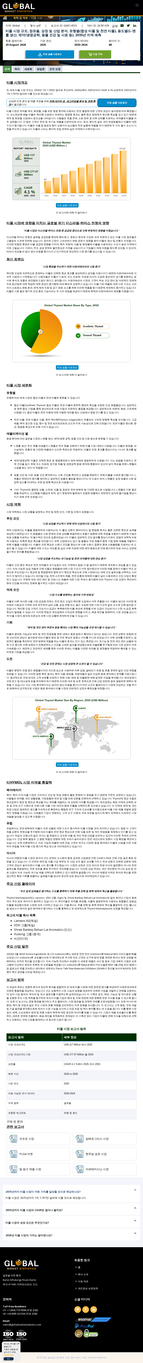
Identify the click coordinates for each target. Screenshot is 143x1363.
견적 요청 (55, 69)
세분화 (28, 69)
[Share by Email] (122, 26)
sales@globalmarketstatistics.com (22, 1324)
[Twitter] (77, 1309)
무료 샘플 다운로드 (67, 205)
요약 (7, 69)
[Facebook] (85, 1309)
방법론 (41, 69)
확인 (8, 1359)
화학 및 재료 (20, 17)
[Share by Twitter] (128, 26)
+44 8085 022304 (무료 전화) (22, 1313)
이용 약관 (83, 1281)
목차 (17, 69)
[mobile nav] (137, 5)
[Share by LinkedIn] (134, 26)
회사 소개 (83, 1274)
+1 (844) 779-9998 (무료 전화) (22, 1310)
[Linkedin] (93, 1309)
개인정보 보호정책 (88, 1288)
